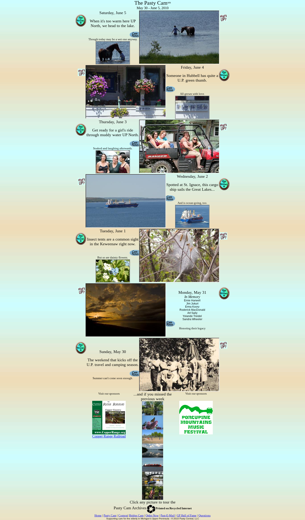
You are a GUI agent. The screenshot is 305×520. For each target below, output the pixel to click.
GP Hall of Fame (186, 515)
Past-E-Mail (168, 515)
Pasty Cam (110, 515)
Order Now (152, 515)
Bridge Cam (136, 515)
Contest (123, 515)
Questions (204, 515)
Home (98, 515)
